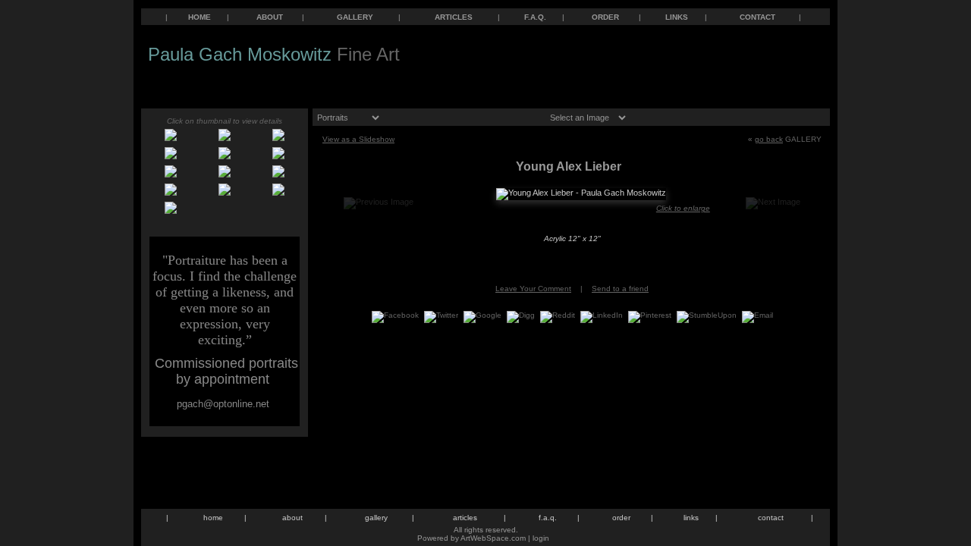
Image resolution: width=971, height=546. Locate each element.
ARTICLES (454, 17)
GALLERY (355, 17)
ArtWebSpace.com (493, 538)
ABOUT (269, 17)
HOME (199, 17)
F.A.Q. (535, 17)
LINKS (676, 17)
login (541, 538)
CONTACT (757, 17)
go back (769, 139)
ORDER (605, 17)
